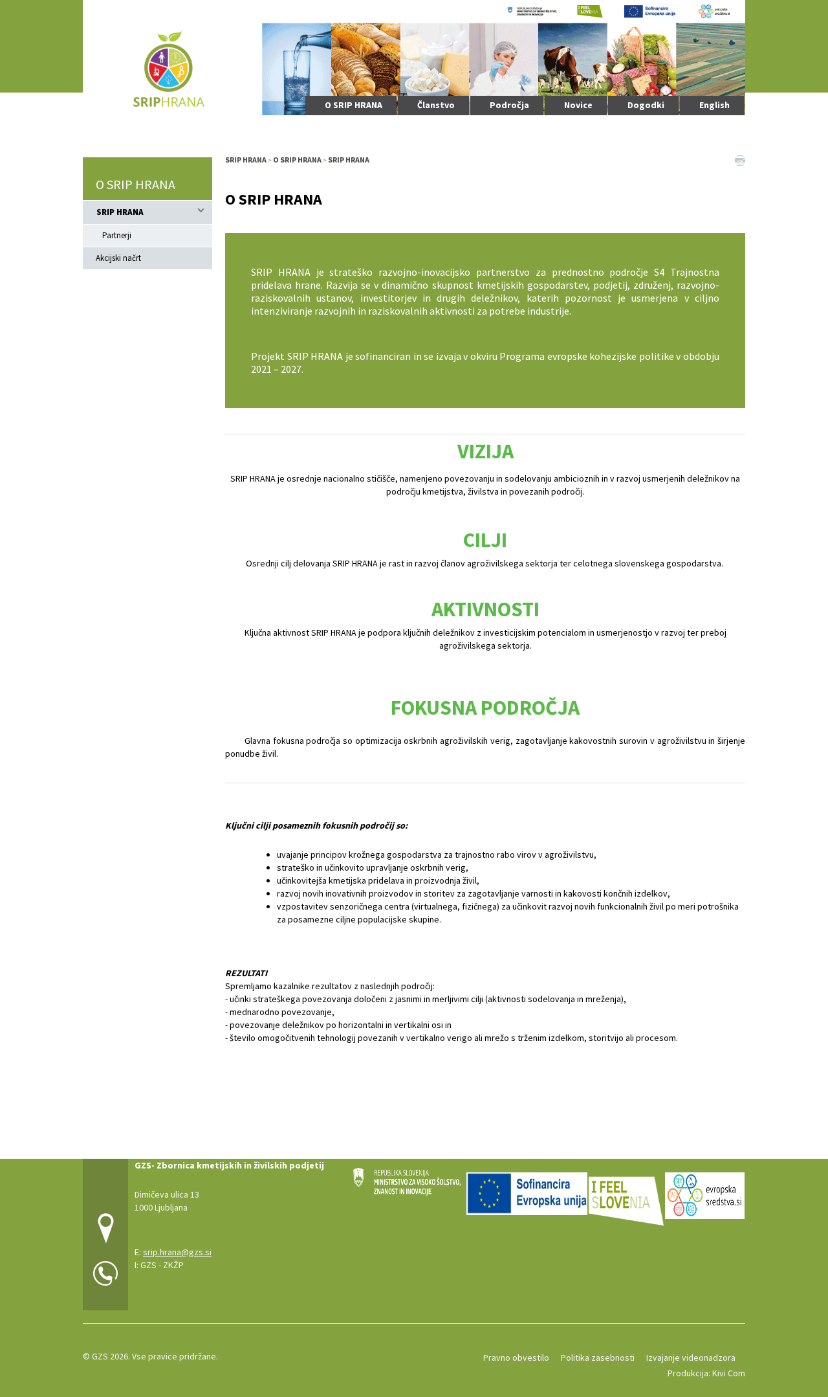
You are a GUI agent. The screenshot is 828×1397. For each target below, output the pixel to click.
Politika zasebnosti (598, 1357)
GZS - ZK (156, 1265)
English (714, 105)
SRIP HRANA (120, 212)
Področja (509, 105)
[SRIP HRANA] (414, 56)
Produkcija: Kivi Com (706, 1373)
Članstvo (436, 105)
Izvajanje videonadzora (690, 1357)
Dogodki (645, 105)
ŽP (178, 1265)
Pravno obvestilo (516, 1357)
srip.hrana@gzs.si (177, 1252)
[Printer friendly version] (740, 160)
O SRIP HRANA (353, 105)
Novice (578, 105)
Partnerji (116, 235)
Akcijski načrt (118, 257)
